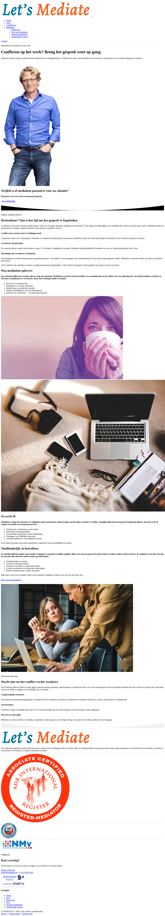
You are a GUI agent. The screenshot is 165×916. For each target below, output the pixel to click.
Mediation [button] (10, 27)
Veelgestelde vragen (19, 37)
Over (8, 23)
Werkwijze (15, 30)
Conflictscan (11, 25)
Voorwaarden (14, 914)
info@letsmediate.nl (9, 872)
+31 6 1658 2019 (26, 872)
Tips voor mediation (19, 32)
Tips (8, 902)
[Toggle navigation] (92, 16)
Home (8, 20)
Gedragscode (27, 914)
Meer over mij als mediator (11, 580)
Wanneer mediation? (19, 34)
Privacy (4, 914)
